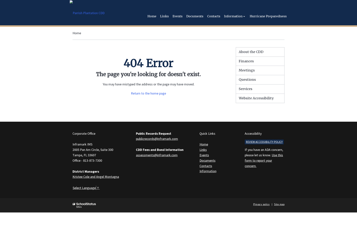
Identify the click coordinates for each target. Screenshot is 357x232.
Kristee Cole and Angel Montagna (96, 177)
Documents (208, 160)
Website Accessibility (256, 98)
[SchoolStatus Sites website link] (84, 205)
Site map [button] (279, 204)
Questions (247, 79)
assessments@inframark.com (157, 155)
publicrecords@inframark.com (157, 139)
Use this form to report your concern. (264, 160)
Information (208, 171)
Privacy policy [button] (261, 204)
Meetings (247, 70)
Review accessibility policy (264, 142)
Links (203, 150)
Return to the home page (148, 93)
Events (204, 155)
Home (77, 33)
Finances (246, 61)
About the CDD (251, 52)
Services (245, 89)
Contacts (206, 166)
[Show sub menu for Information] (244, 16)
